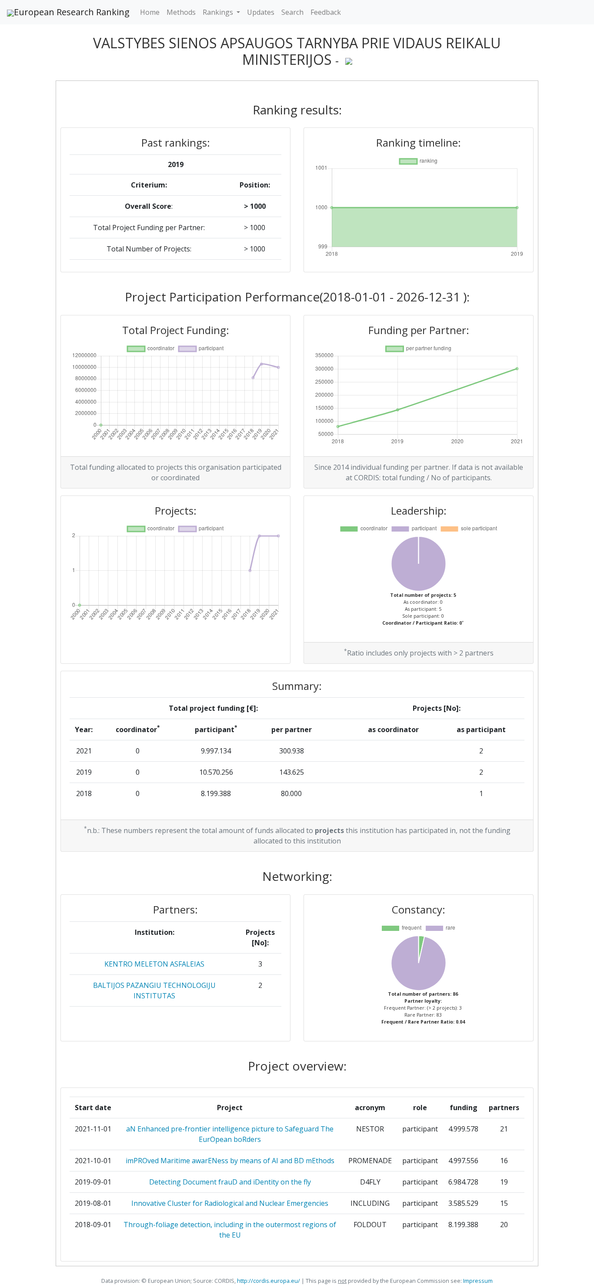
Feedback (325, 12)
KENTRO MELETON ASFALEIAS (154, 964)
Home (150, 12)
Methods (181, 12)
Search (292, 12)
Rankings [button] (219, 12)
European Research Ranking (72, 12)
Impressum (477, 1281)
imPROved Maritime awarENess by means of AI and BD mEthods (230, 1160)
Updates (260, 12)
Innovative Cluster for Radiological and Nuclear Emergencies (229, 1203)
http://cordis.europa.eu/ (268, 1281)
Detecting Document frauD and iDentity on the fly (230, 1182)
